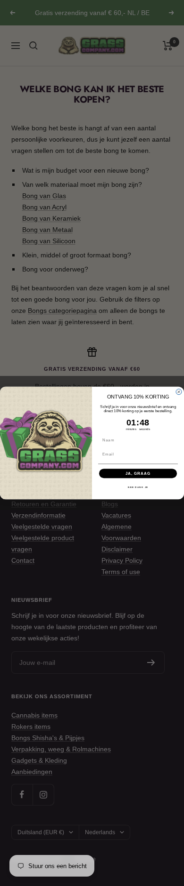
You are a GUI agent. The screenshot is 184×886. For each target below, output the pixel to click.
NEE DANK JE (138, 487)
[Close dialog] (179, 392)
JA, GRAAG (138, 473)
